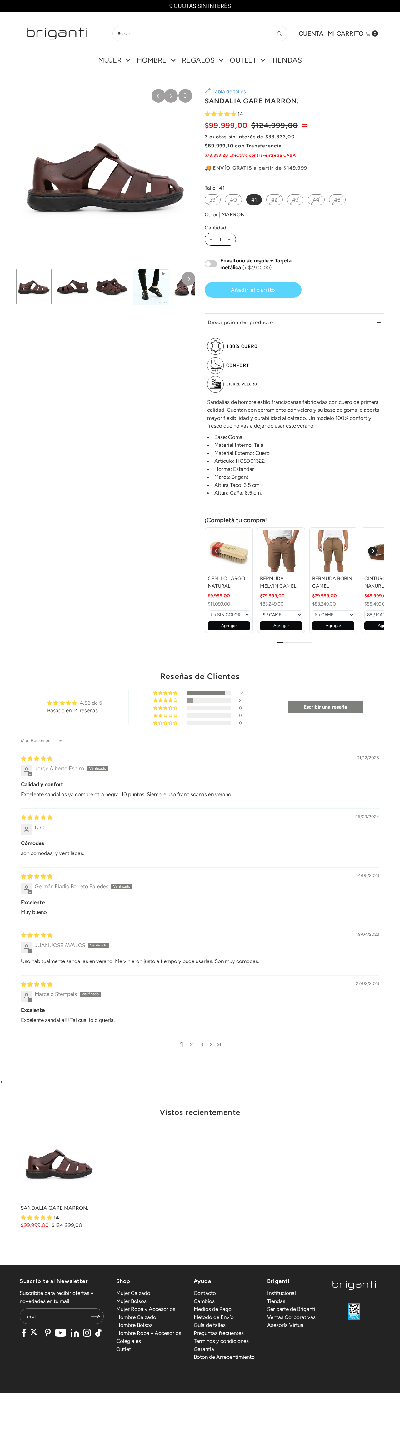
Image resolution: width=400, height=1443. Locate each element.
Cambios (204, 1301)
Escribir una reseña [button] (325, 707)
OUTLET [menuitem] (243, 60)
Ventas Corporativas (291, 1317)
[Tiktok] (98, 1333)
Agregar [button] (229, 625)
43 (295, 200)
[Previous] (158, 96)
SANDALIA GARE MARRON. (54, 1208)
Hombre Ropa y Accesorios (148, 1333)
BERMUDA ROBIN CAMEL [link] (332, 582)
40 (233, 200)
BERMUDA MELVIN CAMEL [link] (278, 582)
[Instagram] (87, 1333)
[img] (36, 758)
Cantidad (215, 227)
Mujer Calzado (133, 1293)
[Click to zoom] (185, 96)
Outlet (123, 1349)
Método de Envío (214, 1317)
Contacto (205, 1293)
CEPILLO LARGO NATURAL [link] (226, 582)
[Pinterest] (48, 1333)
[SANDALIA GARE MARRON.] (59, 1163)
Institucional (281, 1293)
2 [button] (191, 1044)
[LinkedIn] (75, 1333)
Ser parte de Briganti (291, 1309)
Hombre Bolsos (134, 1325)
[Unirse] (96, 1316)
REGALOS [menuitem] (198, 60)
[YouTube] (60, 1333)
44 (316, 200)
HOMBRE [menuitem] (152, 60)
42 (274, 200)
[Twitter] (35, 1333)
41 (254, 200)
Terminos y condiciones (221, 1341)
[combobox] (200, 33)
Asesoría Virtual (286, 1325)
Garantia (204, 1349)
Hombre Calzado (136, 1317)
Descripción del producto (240, 322)
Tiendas (276, 1301)
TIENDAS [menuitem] (287, 60)
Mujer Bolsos (131, 1301)
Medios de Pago (213, 1309)
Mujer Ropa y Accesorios (145, 1309)
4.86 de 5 (91, 703)
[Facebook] (24, 1333)
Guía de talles (210, 1325)
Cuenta (311, 33)
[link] (229, 551)
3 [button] (201, 1044)
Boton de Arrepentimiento (224, 1357)
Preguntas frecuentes (219, 1333)
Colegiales (128, 1341)
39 (213, 200)
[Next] (171, 96)
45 (337, 200)
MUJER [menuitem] (110, 60)
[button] (221, 114)
